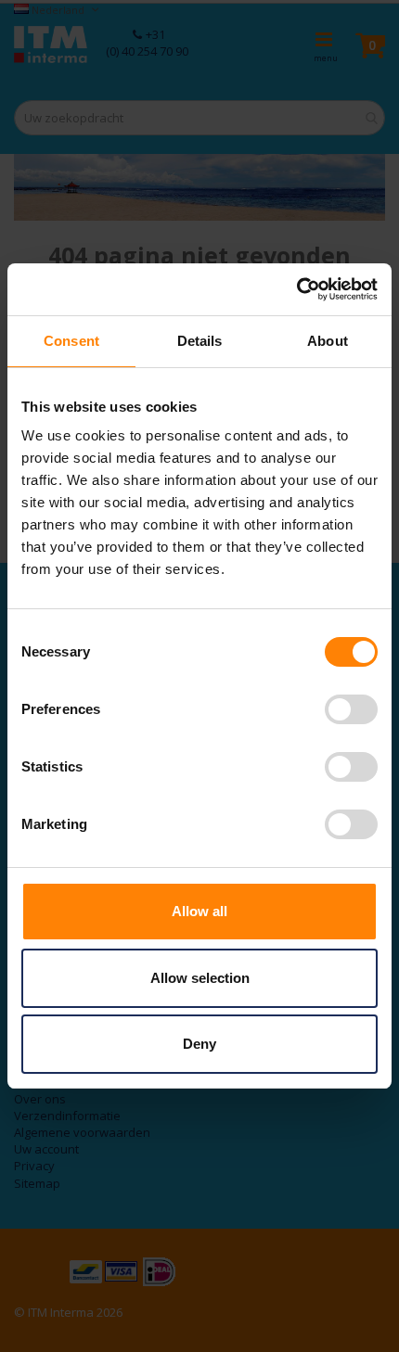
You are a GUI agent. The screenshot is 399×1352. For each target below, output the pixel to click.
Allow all (199, 911)
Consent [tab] (71, 341)
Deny (199, 1044)
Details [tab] (200, 341)
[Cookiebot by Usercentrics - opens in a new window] (296, 289)
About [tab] (327, 341)
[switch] (351, 711)
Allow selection (200, 978)
